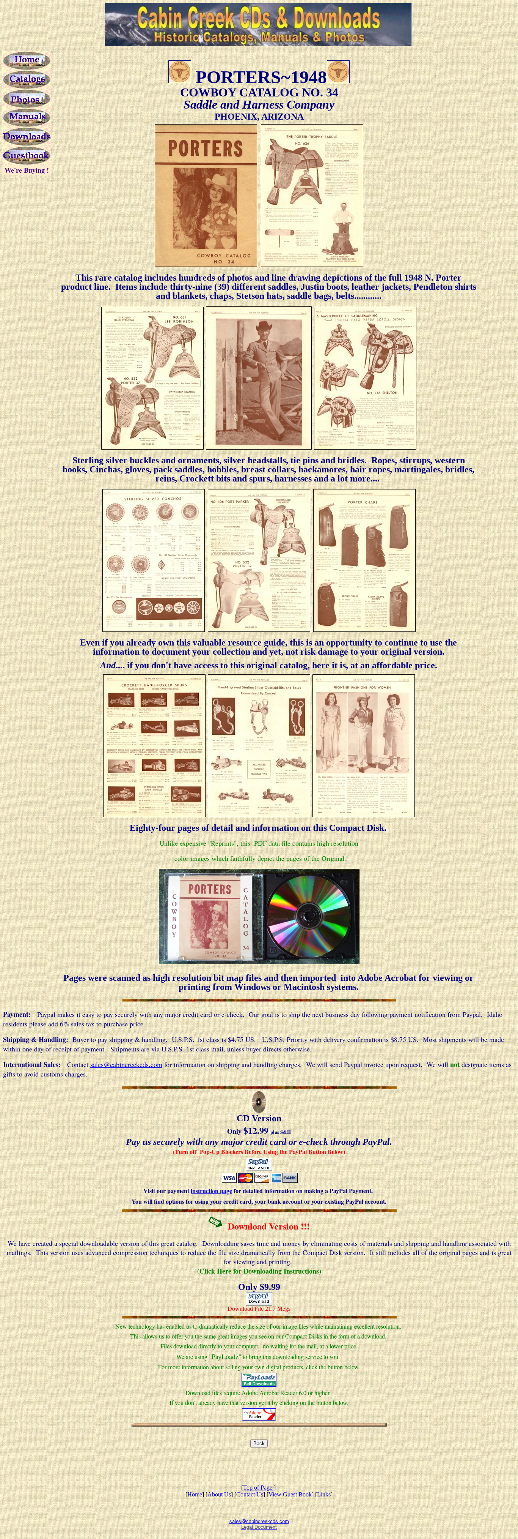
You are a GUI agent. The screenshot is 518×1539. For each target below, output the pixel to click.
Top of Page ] (259, 1487)
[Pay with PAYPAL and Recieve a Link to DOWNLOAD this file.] (259, 1303)
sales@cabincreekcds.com (126, 1064)
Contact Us (249, 1494)
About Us (219, 1494)
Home (194, 1494)
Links (324, 1494)
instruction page (211, 1190)
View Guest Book (290, 1494)
